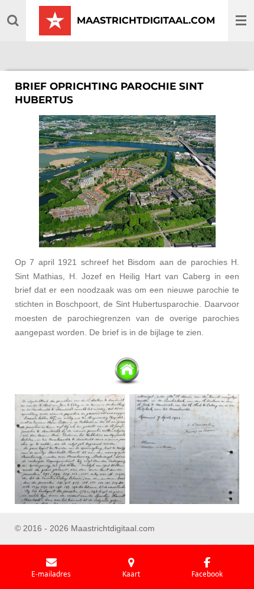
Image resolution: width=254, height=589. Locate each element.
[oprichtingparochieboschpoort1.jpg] (70, 449)
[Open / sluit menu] (241, 20)
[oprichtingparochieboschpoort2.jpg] (184, 449)
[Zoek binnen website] (13, 20)
